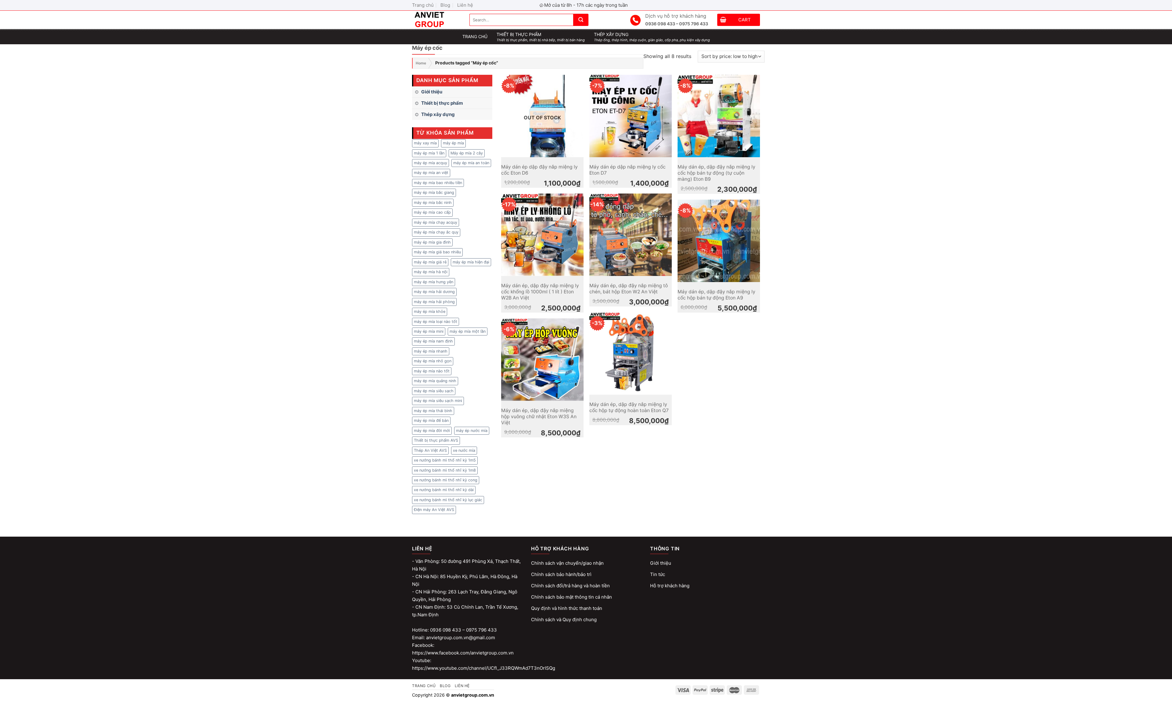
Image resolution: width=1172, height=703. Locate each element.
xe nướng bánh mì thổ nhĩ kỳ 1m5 (445, 460)
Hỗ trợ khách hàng (669, 586)
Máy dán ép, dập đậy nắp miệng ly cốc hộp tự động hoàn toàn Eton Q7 (629, 407)
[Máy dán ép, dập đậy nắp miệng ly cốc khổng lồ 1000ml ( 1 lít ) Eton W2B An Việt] (542, 235)
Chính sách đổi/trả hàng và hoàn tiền (570, 586)
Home (421, 63)
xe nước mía (464, 450)
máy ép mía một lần (468, 331)
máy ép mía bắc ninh (433, 202)
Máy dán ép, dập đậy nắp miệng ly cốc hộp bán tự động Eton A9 (716, 295)
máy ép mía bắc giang (434, 192)
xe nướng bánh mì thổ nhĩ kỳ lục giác (448, 500)
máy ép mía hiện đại (471, 262)
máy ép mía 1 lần (429, 153)
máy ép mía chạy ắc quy (436, 232)
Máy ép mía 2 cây (466, 153)
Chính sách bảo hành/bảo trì (561, 574)
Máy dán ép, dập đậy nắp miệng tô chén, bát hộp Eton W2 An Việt (628, 289)
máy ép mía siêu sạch (434, 391)
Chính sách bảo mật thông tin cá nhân (571, 597)
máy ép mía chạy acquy (435, 222)
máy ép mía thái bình (433, 410)
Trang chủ (423, 5)
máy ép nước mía (471, 430)
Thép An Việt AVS (430, 450)
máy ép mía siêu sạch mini (438, 400)
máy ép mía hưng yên (433, 282)
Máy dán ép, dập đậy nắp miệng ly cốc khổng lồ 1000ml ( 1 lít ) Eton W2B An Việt (540, 292)
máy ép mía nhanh (430, 351)
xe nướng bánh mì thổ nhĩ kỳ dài (444, 489)
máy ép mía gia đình (432, 242)
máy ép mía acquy (430, 163)
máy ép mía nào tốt (432, 371)
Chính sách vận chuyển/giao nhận (567, 563)
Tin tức (657, 574)
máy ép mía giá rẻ (430, 262)
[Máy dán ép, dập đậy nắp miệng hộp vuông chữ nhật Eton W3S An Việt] (542, 359)
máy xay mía (425, 143)
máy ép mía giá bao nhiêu (437, 252)
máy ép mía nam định (433, 341)
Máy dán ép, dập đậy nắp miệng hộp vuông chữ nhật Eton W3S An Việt (539, 417)
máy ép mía (453, 143)
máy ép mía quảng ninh (435, 381)
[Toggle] (489, 103)
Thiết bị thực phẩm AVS (436, 440)
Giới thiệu (431, 92)
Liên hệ (465, 5)
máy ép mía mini (428, 331)
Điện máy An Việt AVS (434, 509)
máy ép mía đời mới (432, 430)
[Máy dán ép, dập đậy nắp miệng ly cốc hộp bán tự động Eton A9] (719, 241)
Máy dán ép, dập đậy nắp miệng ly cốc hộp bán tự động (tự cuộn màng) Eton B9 (716, 173)
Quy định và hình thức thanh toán (566, 608)
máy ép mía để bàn (431, 420)
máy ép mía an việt (431, 172)
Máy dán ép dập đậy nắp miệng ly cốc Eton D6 (539, 170)
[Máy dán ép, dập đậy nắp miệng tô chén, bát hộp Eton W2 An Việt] (630, 235)
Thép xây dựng (438, 114)
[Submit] (580, 20)
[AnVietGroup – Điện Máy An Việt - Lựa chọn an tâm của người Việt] (436, 20)
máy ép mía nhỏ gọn (432, 361)
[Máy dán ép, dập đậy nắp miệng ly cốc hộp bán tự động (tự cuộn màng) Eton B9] (719, 116)
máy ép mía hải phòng (434, 301)
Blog (445, 5)
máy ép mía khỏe (429, 311)
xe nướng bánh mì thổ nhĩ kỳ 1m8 (445, 470)
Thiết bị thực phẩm (442, 103)
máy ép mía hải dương (434, 291)
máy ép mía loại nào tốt (435, 321)
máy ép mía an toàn (471, 163)
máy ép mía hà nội (430, 272)
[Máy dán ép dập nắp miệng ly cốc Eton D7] (630, 116)
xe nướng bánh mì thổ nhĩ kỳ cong (445, 480)
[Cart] (723, 20)
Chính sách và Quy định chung (564, 619)
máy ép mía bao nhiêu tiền (438, 182)
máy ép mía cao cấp (432, 212)
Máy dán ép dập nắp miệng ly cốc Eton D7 (627, 170)
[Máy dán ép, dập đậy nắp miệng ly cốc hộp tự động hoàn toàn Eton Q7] (630, 353)
